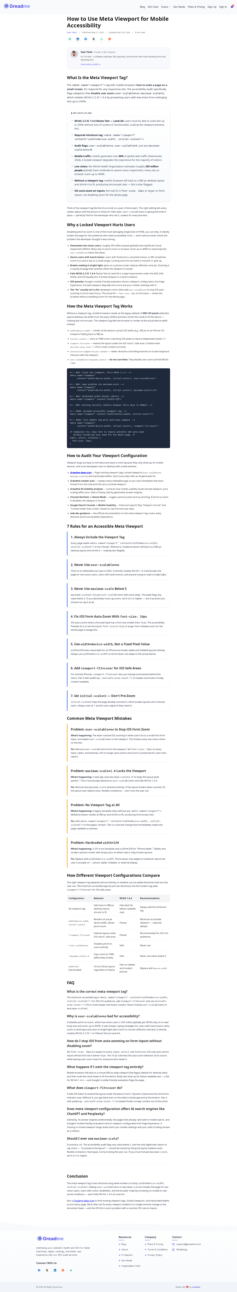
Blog (142, 6)
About (124, 1249)
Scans (164, 6)
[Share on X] (94, 39)
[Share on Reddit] (109, 39)
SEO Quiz (153, 6)
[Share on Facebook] (86, 39)
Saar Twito (72, 32)
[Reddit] (63, 1270)
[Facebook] (39, 1270)
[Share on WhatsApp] (102, 39)
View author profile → (91, 64)
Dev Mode (179, 6)
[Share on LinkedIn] (78, 39)
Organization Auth (130, 1266)
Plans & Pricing (196, 6)
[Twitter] (47, 1270)
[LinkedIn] (55, 1270)
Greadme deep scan (81, 472)
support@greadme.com (188, 1244)
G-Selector (127, 1255)
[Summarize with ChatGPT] (70, 39)
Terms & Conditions (157, 1249)
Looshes (196, 1287)
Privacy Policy (154, 1255)
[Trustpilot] (71, 1270)
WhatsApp (181, 1249)
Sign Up (212, 6)
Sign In (223, 6)
